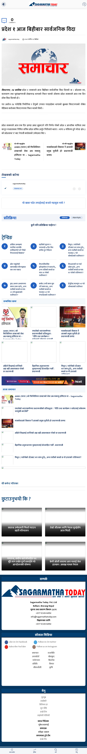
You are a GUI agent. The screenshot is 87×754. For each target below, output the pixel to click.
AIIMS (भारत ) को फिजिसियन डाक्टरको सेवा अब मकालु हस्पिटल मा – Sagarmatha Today (13, 335)
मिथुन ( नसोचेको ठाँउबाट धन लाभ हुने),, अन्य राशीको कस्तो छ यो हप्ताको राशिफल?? (72, 370)
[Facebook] (79, 188)
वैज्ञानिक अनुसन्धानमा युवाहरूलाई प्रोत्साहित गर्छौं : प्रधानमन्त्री (43, 368)
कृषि (51, 667)
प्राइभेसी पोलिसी (43, 715)
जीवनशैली (37, 667)
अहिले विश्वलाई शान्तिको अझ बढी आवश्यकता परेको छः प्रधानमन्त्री (13, 368)
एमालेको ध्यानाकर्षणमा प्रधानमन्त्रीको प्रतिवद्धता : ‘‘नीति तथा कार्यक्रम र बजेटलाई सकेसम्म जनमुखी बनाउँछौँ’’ (42, 336)
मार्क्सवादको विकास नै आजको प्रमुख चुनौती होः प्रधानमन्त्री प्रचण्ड (70, 333)
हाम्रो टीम (43, 739)
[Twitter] (74, 188)
